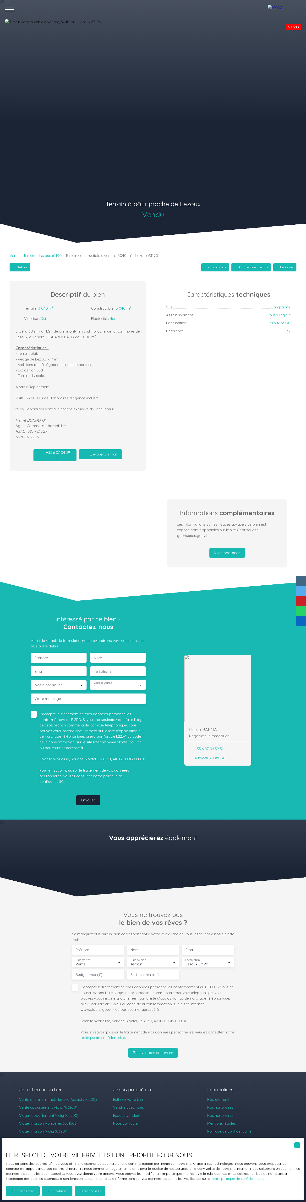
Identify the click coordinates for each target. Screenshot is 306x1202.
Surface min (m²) (145, 974)
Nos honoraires (220, 1107)
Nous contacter (126, 1123)
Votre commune (49, 685)
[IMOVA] (284, 9)
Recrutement (218, 1099)
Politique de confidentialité (229, 1131)
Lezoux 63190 (50, 255)
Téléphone (103, 671)
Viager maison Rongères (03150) (47, 1123)
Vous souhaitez (103, 682)
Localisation (192, 960)
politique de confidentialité (103, 1037)
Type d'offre (82, 960)
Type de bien (138, 960)
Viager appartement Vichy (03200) (49, 1115)
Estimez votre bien (128, 1099)
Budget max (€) (89, 974)
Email (38, 671)
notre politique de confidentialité (237, 1178)
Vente (15, 255)
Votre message (47, 698)
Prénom (41, 658)
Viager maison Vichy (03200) (44, 1131)
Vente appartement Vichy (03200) (48, 1107)
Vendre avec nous (128, 1107)
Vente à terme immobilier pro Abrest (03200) (58, 1099)
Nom (98, 658)
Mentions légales (221, 1123)
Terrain (29, 255)
